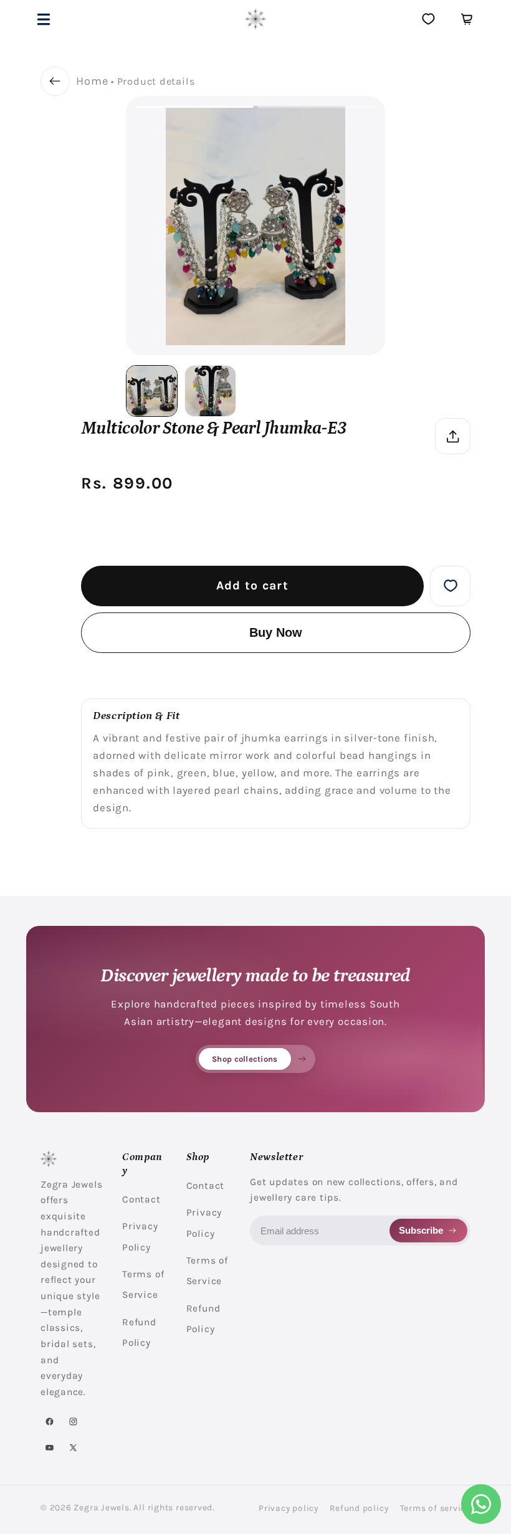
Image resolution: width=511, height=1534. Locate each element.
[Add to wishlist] (450, 586)
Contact (141, 1199)
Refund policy (359, 1508)
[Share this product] (452, 436)
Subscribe (421, 1231)
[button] (44, 19)
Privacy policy (288, 1508)
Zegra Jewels (101, 1507)
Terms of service (435, 1508)
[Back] (55, 81)
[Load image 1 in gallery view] (152, 391)
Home (92, 81)
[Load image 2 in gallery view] (210, 391)
